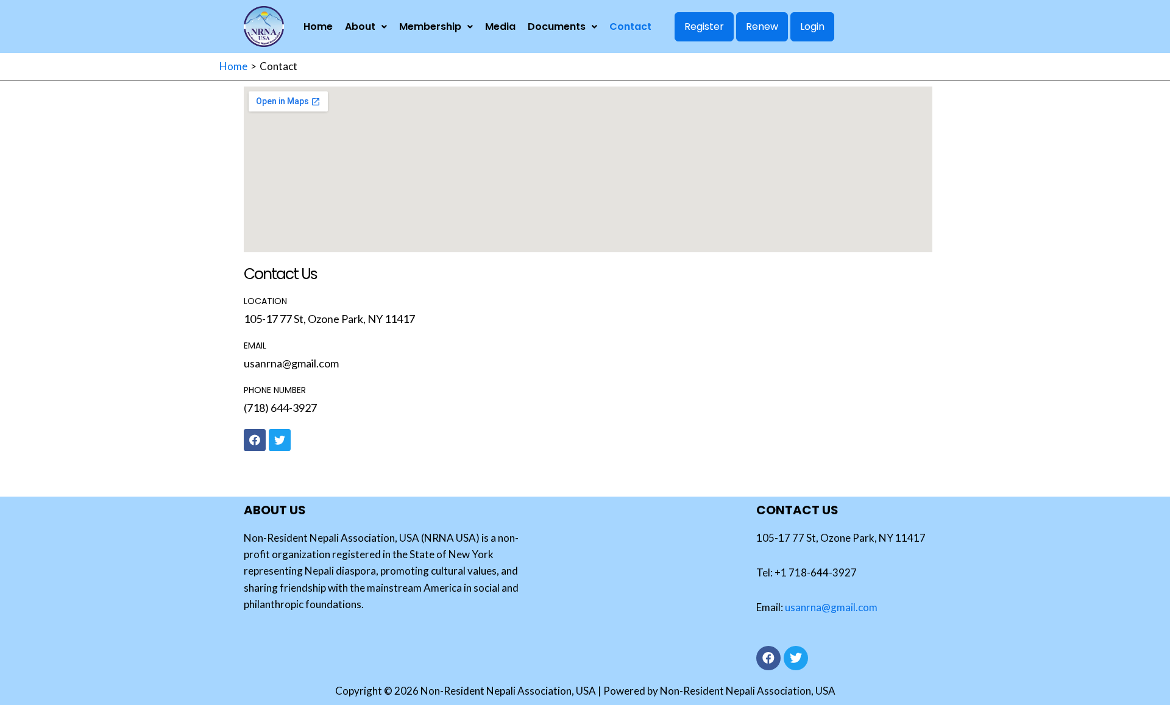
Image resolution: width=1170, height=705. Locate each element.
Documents (557, 26)
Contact (630, 26)
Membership (430, 26)
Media (500, 26)
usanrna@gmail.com (831, 607)
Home (318, 26)
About (360, 26)
